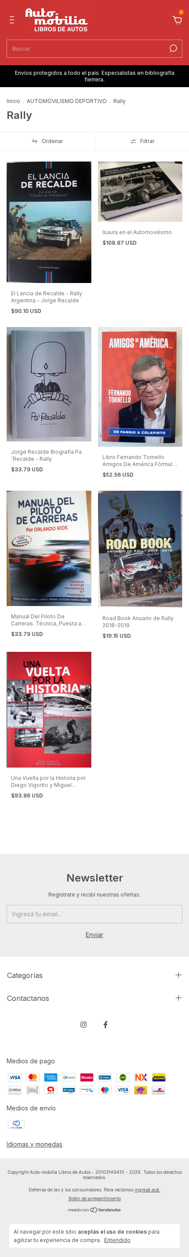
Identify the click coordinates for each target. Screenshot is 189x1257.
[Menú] (13, 21)
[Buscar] (172, 48)
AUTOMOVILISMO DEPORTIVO (67, 101)
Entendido (117, 1240)
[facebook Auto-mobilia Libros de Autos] (105, 1024)
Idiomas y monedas (34, 1144)
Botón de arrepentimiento (95, 1198)
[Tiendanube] (94, 1210)
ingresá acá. (147, 1189)
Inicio (13, 101)
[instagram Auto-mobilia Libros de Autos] (83, 1024)
